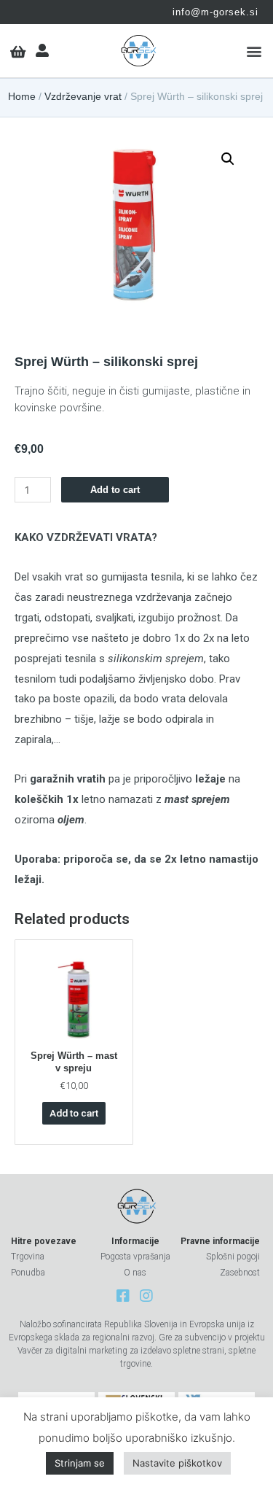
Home (22, 96)
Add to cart (115, 489)
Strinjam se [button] (80, 1463)
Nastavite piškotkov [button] (177, 1463)
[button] (254, 51)
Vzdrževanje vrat (83, 96)
